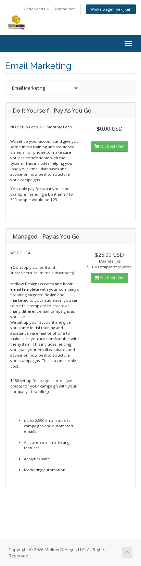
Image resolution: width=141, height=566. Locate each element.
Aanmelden (65, 8)
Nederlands (35, 8)
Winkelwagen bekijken (110, 9)
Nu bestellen (112, 146)
